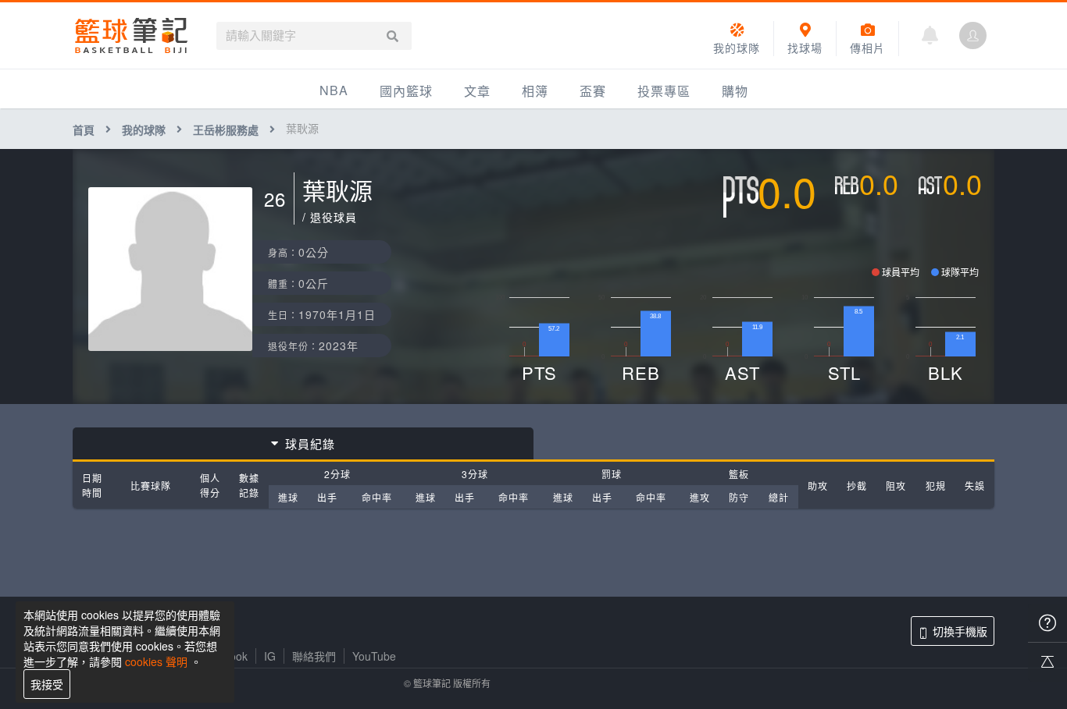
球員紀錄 (310, 443)
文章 (477, 91)
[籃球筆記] (131, 35)
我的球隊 (144, 129)
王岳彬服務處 (226, 129)
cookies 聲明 (156, 661)
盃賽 (593, 91)
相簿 (535, 91)
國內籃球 (406, 91)
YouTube (374, 656)
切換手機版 (960, 631)
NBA (333, 90)
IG (270, 656)
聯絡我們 (314, 656)
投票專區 (664, 91)
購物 (735, 91)
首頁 (84, 129)
